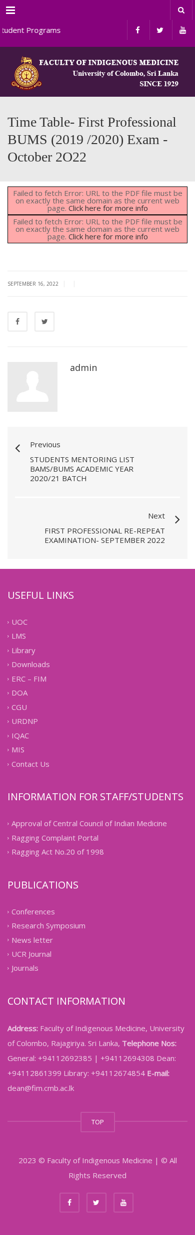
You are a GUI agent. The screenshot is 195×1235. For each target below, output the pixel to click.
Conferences (33, 911)
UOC (20, 622)
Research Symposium (49, 926)
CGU (19, 707)
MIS (18, 750)
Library (24, 650)
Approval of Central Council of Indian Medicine (89, 824)
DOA (20, 693)
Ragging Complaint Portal (55, 838)
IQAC (20, 735)
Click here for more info (108, 208)
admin (83, 367)
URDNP (25, 721)
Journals (25, 968)
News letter (32, 940)
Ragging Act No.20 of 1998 (58, 852)
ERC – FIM (29, 679)
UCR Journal (32, 954)
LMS (19, 636)
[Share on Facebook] (18, 322)
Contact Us (31, 764)
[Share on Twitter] (44, 322)
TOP (98, 1121)
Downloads (31, 665)
